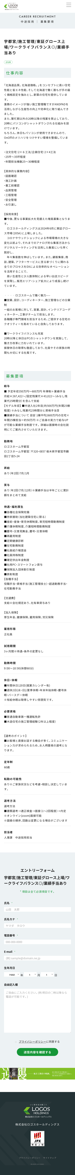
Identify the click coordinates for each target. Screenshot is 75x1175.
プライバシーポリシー (32, 1041)
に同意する (39, 1041)
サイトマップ (49, 1157)
